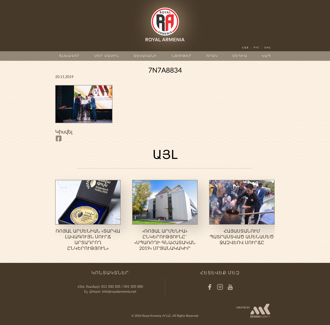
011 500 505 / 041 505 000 (122, 286)
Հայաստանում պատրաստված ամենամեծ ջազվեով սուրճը (242, 237)
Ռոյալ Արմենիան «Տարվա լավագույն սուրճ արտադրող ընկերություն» (88, 240)
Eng (267, 47)
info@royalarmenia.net (119, 291)
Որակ (212, 56)
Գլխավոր (69, 56)
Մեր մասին (106, 56)
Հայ (245, 47)
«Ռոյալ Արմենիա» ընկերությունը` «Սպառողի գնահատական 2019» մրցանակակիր (165, 240)
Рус (257, 47)
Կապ (266, 56)
